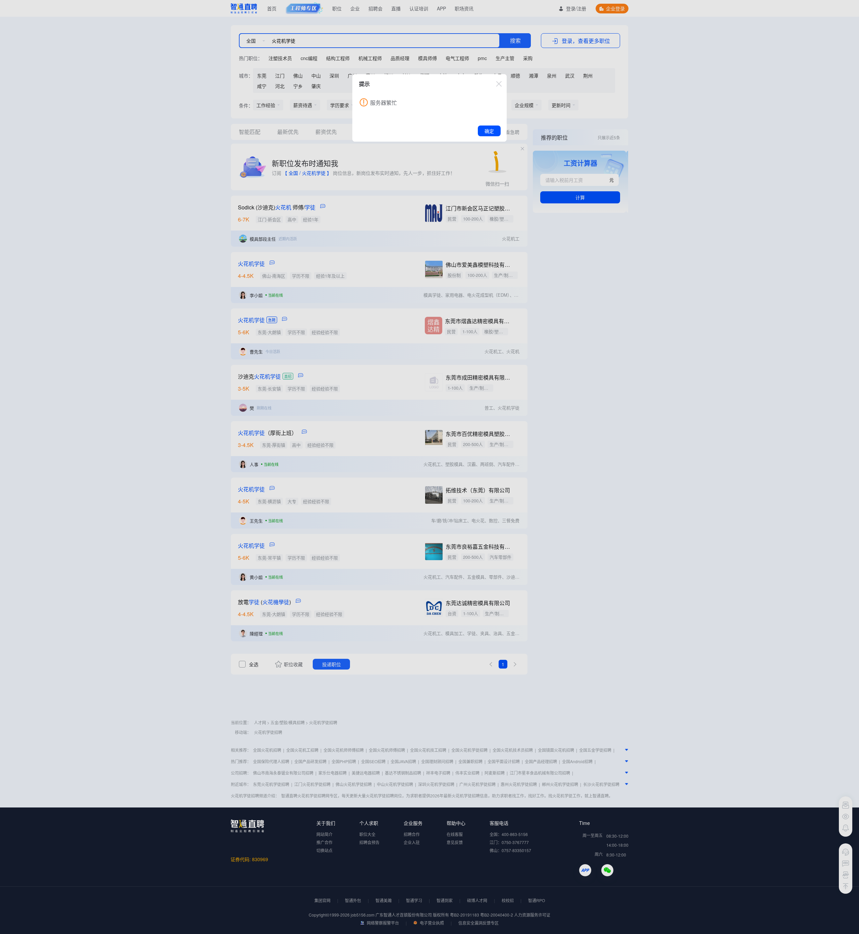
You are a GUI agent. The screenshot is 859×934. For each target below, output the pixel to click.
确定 (489, 131)
